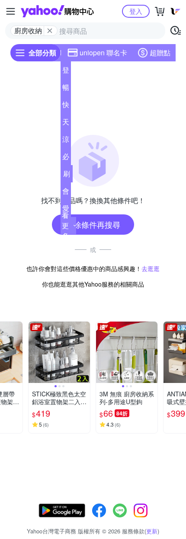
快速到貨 (65, 106)
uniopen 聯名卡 (103, 52)
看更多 (65, 225)
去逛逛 (150, 268)
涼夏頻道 (65, 141)
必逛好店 (65, 158)
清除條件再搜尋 (93, 224)
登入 (135, 11)
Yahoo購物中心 (57, 11)
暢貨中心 (65, 89)
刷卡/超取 (66, 175)
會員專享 (65, 193)
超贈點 (160, 52)
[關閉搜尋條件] (50, 31)
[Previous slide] (34, 352)
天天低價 (65, 124)
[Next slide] (16, 352)
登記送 (65, 72)
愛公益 (65, 210)
